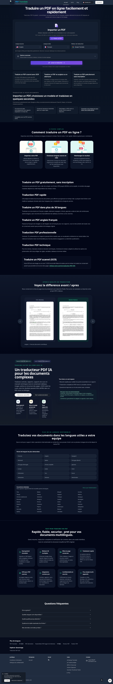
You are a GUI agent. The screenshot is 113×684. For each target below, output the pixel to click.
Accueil (66, 2)
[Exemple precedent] (20, 321)
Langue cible (47, 44)
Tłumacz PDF (66, 644)
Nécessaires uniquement (17, 680)
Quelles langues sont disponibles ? (32, 614)
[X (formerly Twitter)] (48, 660)
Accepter (7, 680)
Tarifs (72, 2)
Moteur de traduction (77, 44)
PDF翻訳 (59, 644)
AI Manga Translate (72, 660)
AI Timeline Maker (71, 662)
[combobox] (28, 47)
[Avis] (110, 680)
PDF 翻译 (21, 644)
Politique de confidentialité (17, 662)
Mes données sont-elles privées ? (31, 628)
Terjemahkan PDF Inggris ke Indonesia (45, 644)
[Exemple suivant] (92, 321)
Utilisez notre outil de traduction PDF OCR (62, 266)
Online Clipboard (71, 667)
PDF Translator (13, 644)
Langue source (19, 44)
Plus (69, 672)
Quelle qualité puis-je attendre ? (31, 619)
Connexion (99, 2)
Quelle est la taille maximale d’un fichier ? (34, 623)
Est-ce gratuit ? (26, 610)
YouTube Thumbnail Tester (74, 670)
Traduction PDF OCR (15, 650)
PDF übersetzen (29, 644)
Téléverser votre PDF (23, 395)
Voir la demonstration (41, 395)
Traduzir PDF (74, 644)
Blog (78, 2)
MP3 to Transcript (71, 665)
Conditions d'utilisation (16, 660)
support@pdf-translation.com (92, 660)
